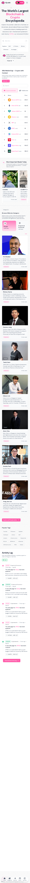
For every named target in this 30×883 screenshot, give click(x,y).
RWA (15, 544)
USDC (13, 128)
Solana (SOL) (15, 134)
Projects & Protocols (15, 565)
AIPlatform (12, 541)
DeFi (9, 46)
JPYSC (17, 608)
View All (5, 81)
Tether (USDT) (16, 111)
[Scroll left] (3, 186)
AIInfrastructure (7, 544)
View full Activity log (11, 660)
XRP (13, 122)
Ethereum (6, 49)
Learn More (10, 60)
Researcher (23, 538)
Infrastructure (14, 538)
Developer (5, 534)
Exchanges (14, 49)
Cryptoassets (13, 603)
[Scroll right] (26, 186)
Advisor (13, 534)
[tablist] (15, 90)
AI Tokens (16, 46)
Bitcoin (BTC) (15, 100)
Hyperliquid (15, 151)
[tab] (10, 90)
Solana (21, 544)
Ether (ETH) (15, 105)
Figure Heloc (15, 145)
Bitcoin (23, 46)
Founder (5, 531)
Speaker (21, 531)
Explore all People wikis (10, 520)
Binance (14, 117)
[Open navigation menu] (27, 2)
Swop (17, 569)
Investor (5, 538)
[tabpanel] (15, 124)
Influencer (20, 541)
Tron (13, 139)
